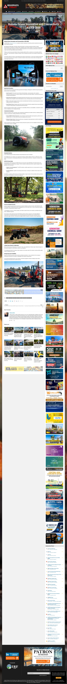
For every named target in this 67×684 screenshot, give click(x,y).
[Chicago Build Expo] (54, 341)
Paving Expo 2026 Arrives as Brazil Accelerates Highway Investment (8, 348)
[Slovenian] (62, 61)
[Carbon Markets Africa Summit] (54, 286)
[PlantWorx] (54, 538)
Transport (45, 11)
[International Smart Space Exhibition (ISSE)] (54, 242)
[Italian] (51, 59)
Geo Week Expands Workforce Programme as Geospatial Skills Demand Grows (37, 13)
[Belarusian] (49, 56)
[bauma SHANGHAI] (54, 418)
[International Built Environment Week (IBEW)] (54, 154)
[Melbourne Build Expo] (54, 429)
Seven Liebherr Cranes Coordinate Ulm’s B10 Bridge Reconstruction (18, 335)
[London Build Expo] (54, 440)
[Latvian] (58, 59)
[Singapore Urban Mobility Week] (54, 374)
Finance (54, 11)
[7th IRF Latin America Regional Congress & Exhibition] (54, 165)
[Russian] (58, 61)
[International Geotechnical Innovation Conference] (54, 308)
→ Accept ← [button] (58, 677)
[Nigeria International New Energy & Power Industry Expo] (54, 198)
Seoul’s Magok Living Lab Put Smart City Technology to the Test (8, 359)
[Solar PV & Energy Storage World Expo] (54, 187)
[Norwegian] (47, 61)
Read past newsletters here (54, 88)
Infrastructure (12, 11)
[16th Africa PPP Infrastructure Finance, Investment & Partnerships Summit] (54, 396)
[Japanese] (52, 59)
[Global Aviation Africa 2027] (54, 505)
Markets (19, 11)
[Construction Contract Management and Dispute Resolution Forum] (54, 253)
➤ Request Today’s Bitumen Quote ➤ (54, 121)
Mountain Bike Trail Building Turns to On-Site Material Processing (8, 334)
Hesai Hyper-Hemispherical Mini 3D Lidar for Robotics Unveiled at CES (33, 305)
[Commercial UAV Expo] (54, 133)
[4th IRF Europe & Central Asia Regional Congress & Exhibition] (54, 264)
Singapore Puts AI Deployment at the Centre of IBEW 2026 (19, 348)
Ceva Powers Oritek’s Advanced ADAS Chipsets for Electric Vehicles (14, 305)
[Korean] (54, 59)
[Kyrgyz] (56, 59)
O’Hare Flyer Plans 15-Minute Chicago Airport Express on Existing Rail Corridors (28, 359)
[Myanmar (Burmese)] (62, 59)
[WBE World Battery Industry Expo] (54, 176)
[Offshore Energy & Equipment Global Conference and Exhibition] (54, 407)
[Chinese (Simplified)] (52, 56)
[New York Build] (54, 494)
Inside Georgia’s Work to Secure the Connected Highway (18, 359)
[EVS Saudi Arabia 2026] (54, 462)
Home (6, 11)
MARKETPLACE (61, 13)
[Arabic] (47, 56)
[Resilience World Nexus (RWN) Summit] (54, 275)
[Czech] (56, 56)
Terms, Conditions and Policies (35, 682)
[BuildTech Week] (54, 516)
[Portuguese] (52, 61)
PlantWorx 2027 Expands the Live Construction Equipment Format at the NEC (13, 13)
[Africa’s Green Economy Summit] (54, 484)
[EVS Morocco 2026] (54, 330)
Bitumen (60, 11)
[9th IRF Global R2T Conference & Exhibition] (54, 363)
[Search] (61, 68)
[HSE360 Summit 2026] (54, 319)
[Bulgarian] (51, 56)
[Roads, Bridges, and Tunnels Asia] (54, 352)
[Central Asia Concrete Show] (54, 473)
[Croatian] (54, 56)
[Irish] (49, 59)
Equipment (32, 11)
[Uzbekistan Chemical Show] (54, 231)
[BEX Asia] (54, 143)
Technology (38, 11)
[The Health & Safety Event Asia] (54, 385)
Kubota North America (13, 43)
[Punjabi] (54, 61)
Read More (61, 680)
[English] (62, 56)
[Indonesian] (47, 59)
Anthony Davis (12, 312)
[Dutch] (60, 56)
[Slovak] (60, 61)
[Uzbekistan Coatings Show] (54, 220)
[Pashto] (49, 61)
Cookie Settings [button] (56, 680)
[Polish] (51, 61)
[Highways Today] (11, 6)
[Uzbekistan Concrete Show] (54, 209)
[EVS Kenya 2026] (54, 451)
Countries (25, 11)
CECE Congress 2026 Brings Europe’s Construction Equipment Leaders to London (38, 360)
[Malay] (60, 59)
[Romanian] (56, 61)
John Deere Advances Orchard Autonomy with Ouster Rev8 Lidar (38, 346)
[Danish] (58, 56)
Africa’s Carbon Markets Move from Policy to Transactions (28, 348)
